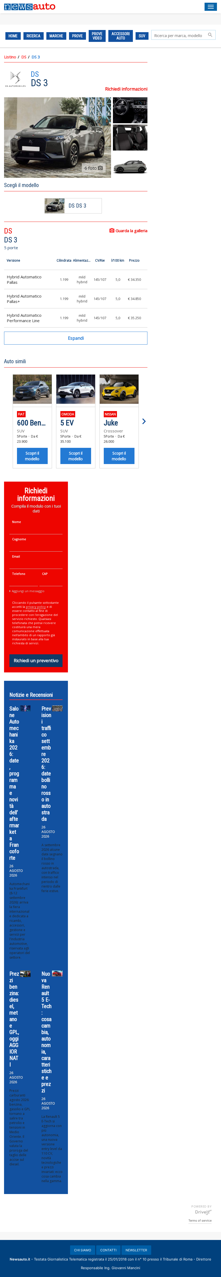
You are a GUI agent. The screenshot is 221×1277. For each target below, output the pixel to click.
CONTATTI (108, 1250)
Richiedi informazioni (126, 89)
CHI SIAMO (82, 1250)
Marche (56, 36)
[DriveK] (203, 1212)
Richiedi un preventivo (36, 660)
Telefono (18, 574)
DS (23, 56)
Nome (16, 522)
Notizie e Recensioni (31, 695)
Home (13, 36)
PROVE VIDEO (97, 36)
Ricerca (33, 36)
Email (16, 556)
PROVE (77, 36)
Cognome (19, 539)
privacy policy (36, 607)
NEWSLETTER (136, 1250)
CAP (45, 574)
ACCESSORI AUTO (121, 36)
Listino (10, 56)
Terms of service (200, 1220)
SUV (142, 36)
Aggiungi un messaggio (28, 591)
